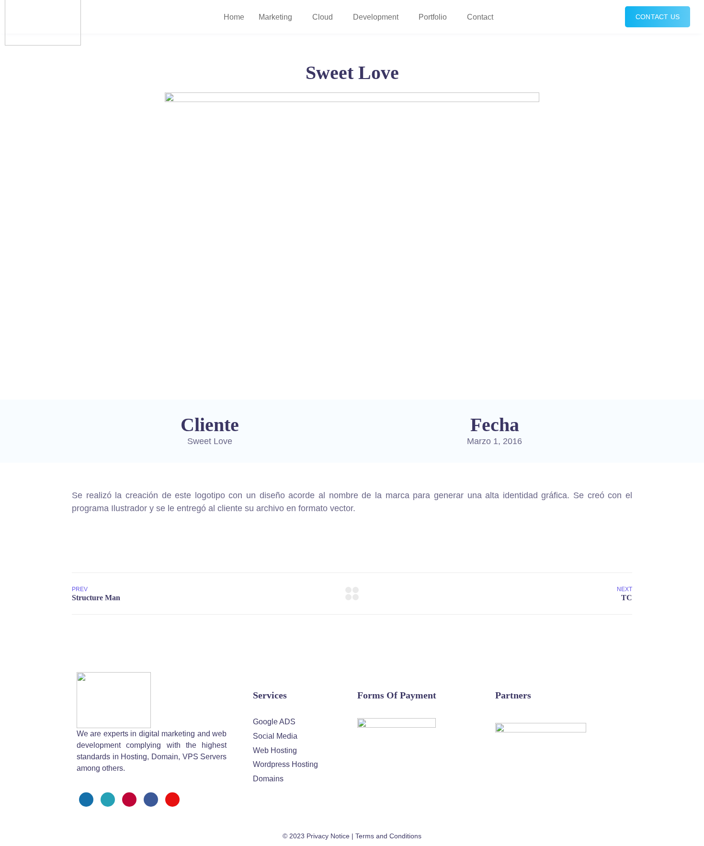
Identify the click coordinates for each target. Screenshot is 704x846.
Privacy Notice (328, 836)
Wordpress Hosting (285, 764)
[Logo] (114, 700)
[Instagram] (129, 799)
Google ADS (274, 722)
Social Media (275, 736)
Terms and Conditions (388, 836)
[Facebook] (86, 799)
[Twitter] (108, 799)
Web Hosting (275, 750)
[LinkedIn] (151, 799)
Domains (268, 779)
